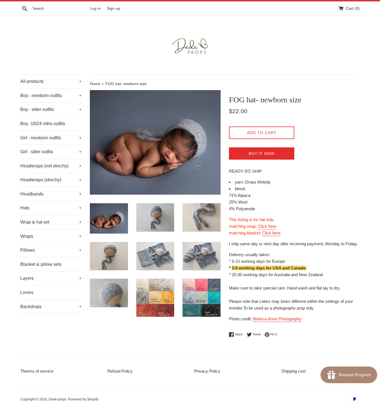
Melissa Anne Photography (277, 318)
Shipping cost (293, 371)
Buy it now (262, 153)
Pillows (51, 250)
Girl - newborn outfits (51, 137)
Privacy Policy (207, 371)
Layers (51, 278)
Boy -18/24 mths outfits (42, 123)
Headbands (51, 194)
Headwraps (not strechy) (51, 166)
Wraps (51, 236)
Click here (267, 226)
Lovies (26, 292)
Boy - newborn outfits (51, 95)
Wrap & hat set (51, 222)
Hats (51, 208)
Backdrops (51, 306)
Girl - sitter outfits (51, 151)
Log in (95, 8)
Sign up (113, 8)
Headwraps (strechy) (51, 179)
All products (51, 81)
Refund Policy (120, 371)
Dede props (57, 399)
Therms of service (36, 371)
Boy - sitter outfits (51, 109)
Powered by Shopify (83, 399)
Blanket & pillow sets (40, 264)
